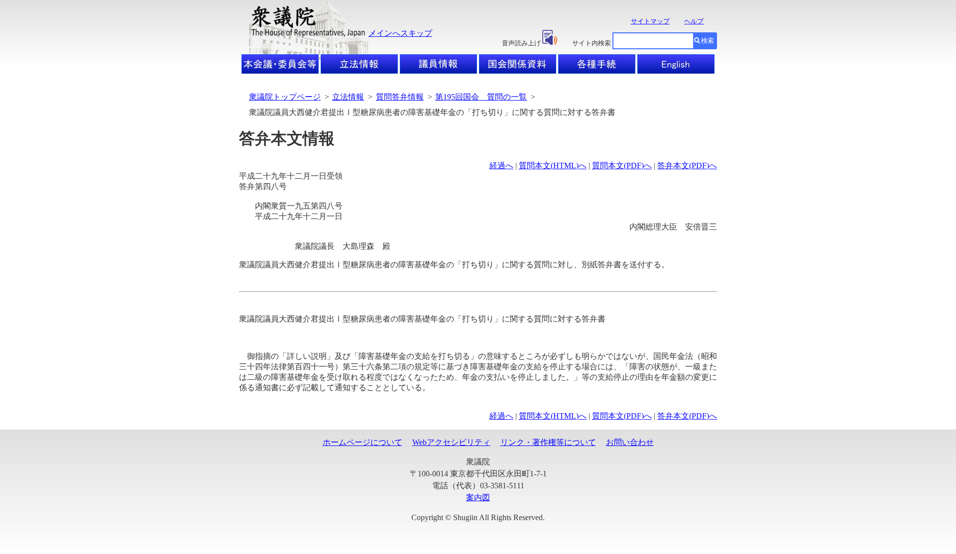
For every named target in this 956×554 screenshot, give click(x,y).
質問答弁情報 (400, 97)
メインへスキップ (400, 33)
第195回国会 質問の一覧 (481, 97)
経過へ (501, 165)
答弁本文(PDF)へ (687, 165)
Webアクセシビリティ (451, 442)
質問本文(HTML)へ (553, 165)
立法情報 (348, 97)
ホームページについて (362, 442)
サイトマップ (650, 21)
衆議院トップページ (285, 97)
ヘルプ (694, 21)
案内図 (478, 497)
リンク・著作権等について (548, 442)
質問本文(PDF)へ (622, 165)
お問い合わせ (630, 442)
